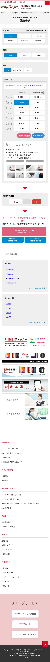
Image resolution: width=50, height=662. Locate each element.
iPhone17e (10, 269)
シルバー (28, 70)
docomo (10, 36)
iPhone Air (10, 274)
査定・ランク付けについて (11, 453)
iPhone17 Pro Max (13, 278)
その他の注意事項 (8, 526)
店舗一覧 (5, 541)
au (24, 36)
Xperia (8, 308)
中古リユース (25, 624)
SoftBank (39, 36)
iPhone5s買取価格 (43, 12)
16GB (10, 55)
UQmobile (38, 41)
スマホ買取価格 (12, 12)
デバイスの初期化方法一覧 (11, 494)
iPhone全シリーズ (35, 240)
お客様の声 (6, 554)
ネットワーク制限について (11, 499)
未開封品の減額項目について (12, 462)
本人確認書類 (6, 508)
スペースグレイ (17, 70)
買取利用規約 (6, 522)
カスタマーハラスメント (10, 577)
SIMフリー (24, 41)
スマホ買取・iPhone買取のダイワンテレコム (25, 650)
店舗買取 (5, 480)
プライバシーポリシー (10, 572)
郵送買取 (5, 476)
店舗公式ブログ (7, 545)
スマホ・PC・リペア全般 (25, 614)
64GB (39, 55)
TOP (2, 12)
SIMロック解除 (7, 457)
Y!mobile (10, 41)
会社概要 (5, 568)
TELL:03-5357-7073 (25, 657)
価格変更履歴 (25, 135)
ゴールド (7, 70)
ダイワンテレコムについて (11, 448)
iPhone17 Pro (11, 283)
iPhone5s (12, 240)
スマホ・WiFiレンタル (25, 634)
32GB (24, 55)
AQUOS (8, 317)
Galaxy (8, 312)
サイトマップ (6, 581)
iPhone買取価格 (27, 12)
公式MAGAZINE (7, 549)
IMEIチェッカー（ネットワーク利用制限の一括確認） (21, 503)
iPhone (8, 304)
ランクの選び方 (38, 135)
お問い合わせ (6, 586)
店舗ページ (33, 85)
